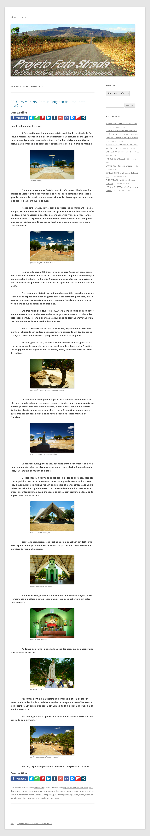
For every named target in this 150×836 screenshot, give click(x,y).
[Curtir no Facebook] (66, 118)
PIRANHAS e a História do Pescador (121, 123)
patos (81, 794)
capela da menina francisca (75, 787)
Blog (24, 17)
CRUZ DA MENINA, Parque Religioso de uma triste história (48, 103)
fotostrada (39, 787)
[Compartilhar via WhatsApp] (37, 118)
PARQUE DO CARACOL (115, 158)
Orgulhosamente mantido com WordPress (34, 823)
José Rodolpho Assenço (51, 798)
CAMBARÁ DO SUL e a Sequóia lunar (122, 137)
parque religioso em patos (40, 794)
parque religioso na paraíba (65, 794)
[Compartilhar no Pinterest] (42, 118)
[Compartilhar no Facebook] (19, 118)
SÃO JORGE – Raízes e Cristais (119, 166)
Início (13, 17)
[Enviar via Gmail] (60, 118)
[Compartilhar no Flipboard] (78, 118)
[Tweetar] (31, 118)
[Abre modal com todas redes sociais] (83, 118)
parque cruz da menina (54, 791)
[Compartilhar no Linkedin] (48, 118)
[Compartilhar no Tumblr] (54, 118)
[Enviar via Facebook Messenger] (72, 118)
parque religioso (73, 791)
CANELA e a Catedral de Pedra (119, 151)
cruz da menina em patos (32, 791)
